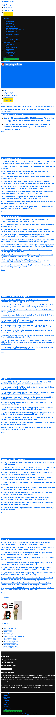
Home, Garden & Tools (11, 36)
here (39, 687)
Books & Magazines (10, 26)
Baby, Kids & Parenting (10, 628)
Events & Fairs (8, 7)
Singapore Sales (8, 10)
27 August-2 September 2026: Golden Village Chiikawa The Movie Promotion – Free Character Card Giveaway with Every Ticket (27, 207)
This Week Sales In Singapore (11, 158)
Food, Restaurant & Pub (11, 31)
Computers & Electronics (12, 28)
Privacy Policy (7, 708)
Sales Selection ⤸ (8, 50)
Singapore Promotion (9, 680)
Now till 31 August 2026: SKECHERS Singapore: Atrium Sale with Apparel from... (27, 106)
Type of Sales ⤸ (7, 42)
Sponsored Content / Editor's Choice (13, 114)
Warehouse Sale (8, 6)
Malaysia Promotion (43, 685)
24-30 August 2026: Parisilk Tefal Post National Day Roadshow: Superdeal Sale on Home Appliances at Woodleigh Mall (27, 388)
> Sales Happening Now (11, 52)
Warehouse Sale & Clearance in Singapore (15, 297)
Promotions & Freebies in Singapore (13, 459)
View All (3, 131)
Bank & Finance (10, 23)
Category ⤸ (6, 18)
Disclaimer (6, 706)
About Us (6, 704)
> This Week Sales (10, 54)
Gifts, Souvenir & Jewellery (12, 34)
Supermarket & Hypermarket (13, 41)
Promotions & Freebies (10, 9)
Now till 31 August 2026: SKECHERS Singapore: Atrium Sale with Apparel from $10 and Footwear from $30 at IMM (29, 119)
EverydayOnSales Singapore (8, 675)
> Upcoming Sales (10, 55)
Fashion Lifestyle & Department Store (15, 29)
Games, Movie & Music (11, 33)
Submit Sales (7, 709)
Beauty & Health (10, 24)
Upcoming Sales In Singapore (11, 216)
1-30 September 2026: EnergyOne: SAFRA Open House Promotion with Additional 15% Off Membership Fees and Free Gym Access (25, 197)
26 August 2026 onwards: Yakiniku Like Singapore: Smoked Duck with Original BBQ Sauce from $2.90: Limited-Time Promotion (27, 493)
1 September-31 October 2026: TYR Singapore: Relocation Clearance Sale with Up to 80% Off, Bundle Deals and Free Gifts (27, 336)
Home (5, 4)
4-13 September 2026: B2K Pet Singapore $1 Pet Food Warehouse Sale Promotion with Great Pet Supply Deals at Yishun (24, 172)
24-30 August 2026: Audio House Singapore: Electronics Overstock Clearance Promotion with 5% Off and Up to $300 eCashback (27, 348)
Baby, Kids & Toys (10, 21)
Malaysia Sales (19, 685)
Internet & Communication (12, 37)
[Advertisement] (28, 77)
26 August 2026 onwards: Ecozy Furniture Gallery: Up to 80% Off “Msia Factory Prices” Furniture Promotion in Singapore (27, 316)
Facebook (6, 597)
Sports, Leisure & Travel (12, 39)
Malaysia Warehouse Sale (31, 685)
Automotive (9, 20)
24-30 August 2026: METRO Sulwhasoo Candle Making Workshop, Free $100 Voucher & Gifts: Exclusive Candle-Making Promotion (26, 563)
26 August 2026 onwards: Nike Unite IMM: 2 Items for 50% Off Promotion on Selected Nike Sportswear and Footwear (27, 503)
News (5, 57)
